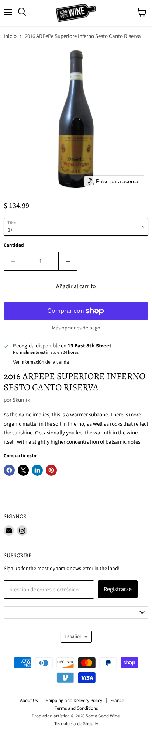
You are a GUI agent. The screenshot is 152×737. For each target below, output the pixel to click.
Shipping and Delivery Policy (74, 700)
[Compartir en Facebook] (9, 470)
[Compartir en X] (23, 470)
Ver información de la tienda (41, 362)
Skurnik (21, 400)
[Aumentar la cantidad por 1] (68, 261)
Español (73, 636)
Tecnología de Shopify (76, 723)
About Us (29, 700)
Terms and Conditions (76, 708)
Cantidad (14, 245)
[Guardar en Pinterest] (51, 470)
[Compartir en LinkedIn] (37, 470)
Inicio (10, 36)
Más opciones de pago (76, 328)
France (117, 700)
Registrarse (118, 589)
